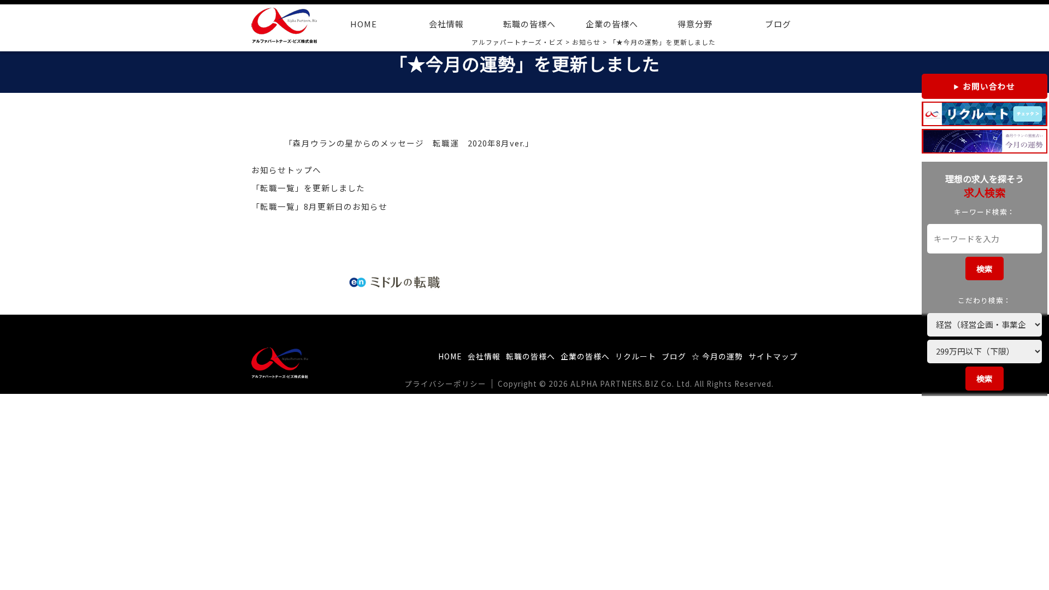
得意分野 (694, 24)
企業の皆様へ (612, 24)
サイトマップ (773, 356)
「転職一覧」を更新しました (308, 187)
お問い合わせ (989, 86)
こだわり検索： (984, 300)
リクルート (635, 356)
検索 (984, 268)
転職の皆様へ (529, 24)
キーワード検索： (984, 211)
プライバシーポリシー (445, 383)
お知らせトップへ (286, 169)
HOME (363, 24)
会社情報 (446, 24)
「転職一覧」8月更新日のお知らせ (319, 206)
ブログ (778, 24)
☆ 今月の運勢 (717, 356)
